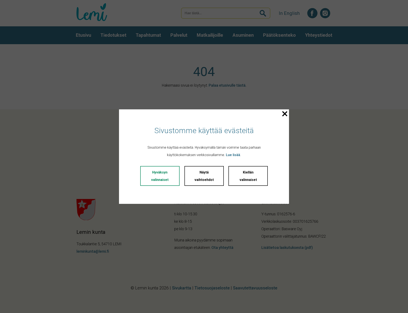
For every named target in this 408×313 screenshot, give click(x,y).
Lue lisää (233, 155)
